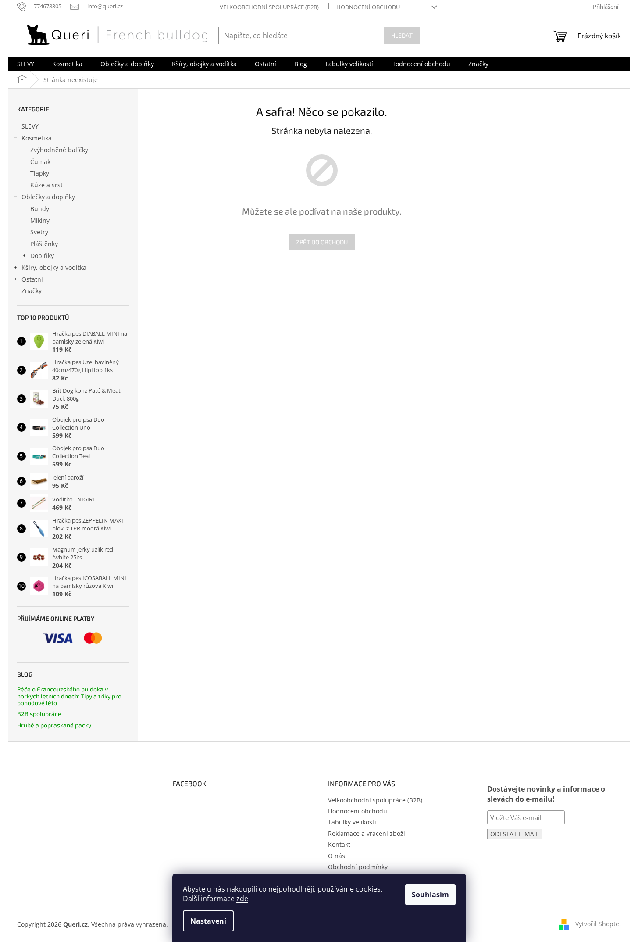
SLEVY (30, 126)
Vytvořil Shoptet (598, 923)
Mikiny (40, 220)
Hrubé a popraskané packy (54, 725)
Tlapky (39, 173)
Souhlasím (430, 894)
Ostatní (32, 279)
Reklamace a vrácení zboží (366, 833)
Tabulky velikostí (352, 822)
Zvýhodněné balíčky (59, 150)
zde (242, 898)
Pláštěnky (44, 244)
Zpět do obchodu (322, 242)
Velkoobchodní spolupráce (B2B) (269, 7)
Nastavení (208, 921)
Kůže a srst (46, 185)
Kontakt (339, 844)
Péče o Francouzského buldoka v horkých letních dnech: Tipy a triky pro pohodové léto (69, 696)
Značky (31, 291)
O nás (336, 856)
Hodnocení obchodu (368, 7)
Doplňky (42, 255)
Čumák (40, 162)
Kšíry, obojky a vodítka (53, 267)
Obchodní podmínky (358, 867)
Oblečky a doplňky (48, 197)
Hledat (402, 35)
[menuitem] (25, 64)
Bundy (39, 208)
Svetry (39, 232)
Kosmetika (36, 138)
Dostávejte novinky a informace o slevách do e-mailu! (546, 794)
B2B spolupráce (39, 713)
